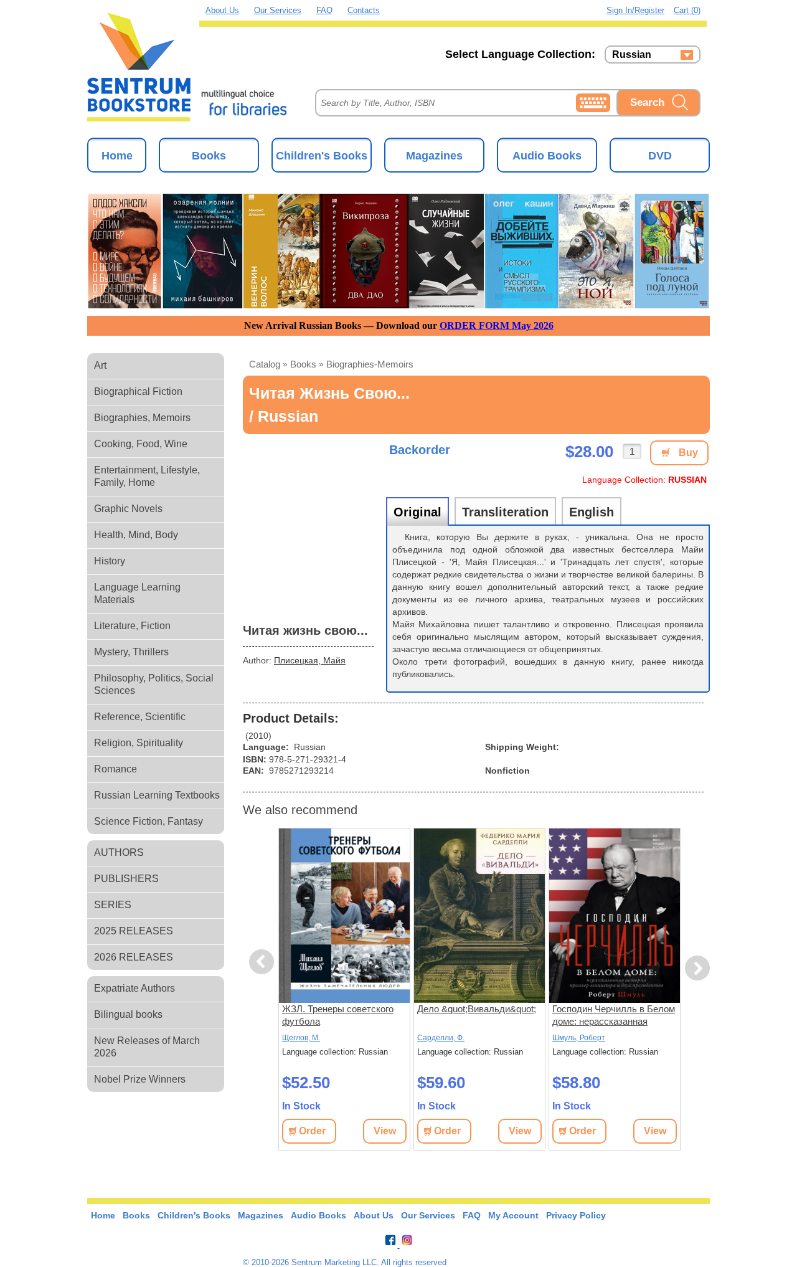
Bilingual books (128, 1014)
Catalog (264, 364)
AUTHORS (119, 852)
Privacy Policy (576, 1215)
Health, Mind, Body (136, 534)
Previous (263, 962)
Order (312, 1131)
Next (697, 968)
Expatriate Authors (134, 988)
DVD (660, 155)
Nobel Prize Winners (140, 1079)
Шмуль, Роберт (578, 1037)
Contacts (363, 10)
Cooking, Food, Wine (140, 444)
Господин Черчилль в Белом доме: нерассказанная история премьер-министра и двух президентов (614, 1016)
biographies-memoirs (369, 364)
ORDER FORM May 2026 (497, 325)
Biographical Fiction (138, 391)
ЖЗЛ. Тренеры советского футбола (338, 1015)
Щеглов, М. (301, 1037)
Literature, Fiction (132, 625)
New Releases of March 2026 (147, 1046)
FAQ (324, 10)
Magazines (434, 155)
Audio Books (547, 155)
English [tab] (591, 512)
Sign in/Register (635, 10)
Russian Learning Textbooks (157, 795)
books (303, 364)
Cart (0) (687, 10)
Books (209, 155)
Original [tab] (417, 512)
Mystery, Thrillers (131, 652)
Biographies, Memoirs (142, 417)
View (385, 1131)
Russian (631, 55)
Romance (115, 769)
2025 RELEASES (133, 931)
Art (100, 365)
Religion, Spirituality (138, 743)
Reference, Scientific (140, 716)
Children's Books (321, 155)
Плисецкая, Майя (310, 660)
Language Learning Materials (137, 593)
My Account (513, 1215)
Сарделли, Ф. (441, 1037)
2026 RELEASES (133, 957)
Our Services (277, 10)
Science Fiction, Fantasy (148, 821)
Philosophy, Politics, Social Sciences (154, 684)
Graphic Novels (128, 508)
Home (117, 155)
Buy (688, 452)
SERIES (112, 904)
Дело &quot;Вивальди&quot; (476, 1009)
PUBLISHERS (126, 878)
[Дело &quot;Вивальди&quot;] (479, 915)
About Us (222, 10)
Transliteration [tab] (505, 512)
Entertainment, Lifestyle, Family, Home (147, 476)
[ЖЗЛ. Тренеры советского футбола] (344, 915)
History (109, 561)
